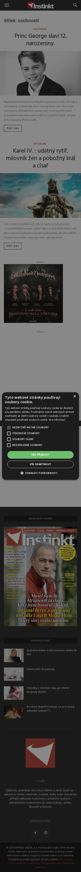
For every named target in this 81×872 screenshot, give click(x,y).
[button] (40, 473)
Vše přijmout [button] (40, 454)
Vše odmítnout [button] (40, 464)
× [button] (74, 396)
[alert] (40, 436)
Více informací (57, 419)
